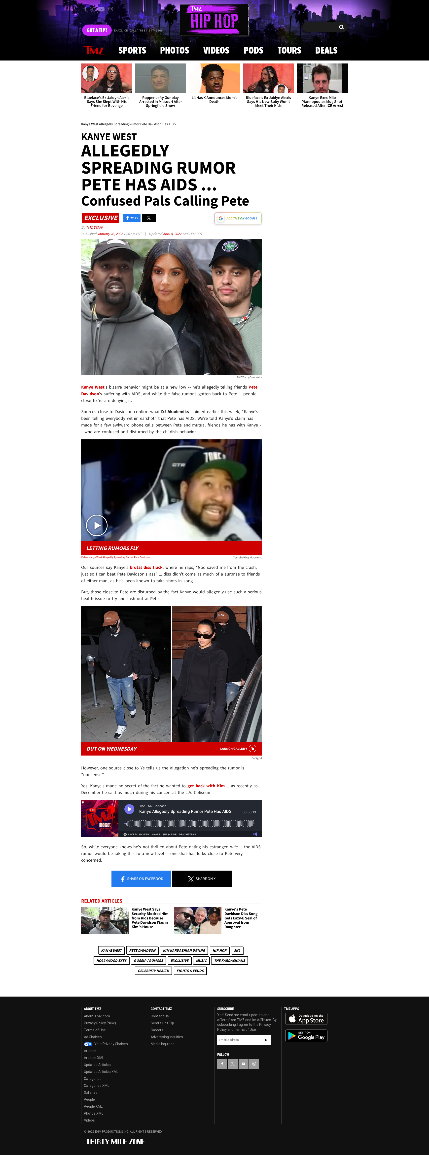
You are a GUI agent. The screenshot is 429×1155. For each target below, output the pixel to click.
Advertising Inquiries (167, 1037)
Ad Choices (93, 1037)
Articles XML (94, 1058)
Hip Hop (219, 950)
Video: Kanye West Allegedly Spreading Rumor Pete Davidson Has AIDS (117, 557)
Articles (90, 1051)
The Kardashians (229, 960)
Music (201, 960)
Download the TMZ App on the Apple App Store (306, 1019)
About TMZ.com (97, 1016)
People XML (93, 1106)
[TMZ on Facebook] (85, 9)
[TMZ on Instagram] (111, 9)
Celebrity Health (153, 970)
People (89, 1099)
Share (144, 878)
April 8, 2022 (172, 233)
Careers (157, 1030)
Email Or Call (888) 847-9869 (138, 30)
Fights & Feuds (190, 970)
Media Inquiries (163, 1044)
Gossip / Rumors (148, 960)
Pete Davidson (142, 950)
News (93, 51)
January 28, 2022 (110, 233)
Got (97, 30)
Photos (174, 51)
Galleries (91, 1092)
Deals (326, 51)
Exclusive (179, 960)
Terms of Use (95, 1030)
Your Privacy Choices (111, 1044)
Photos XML (93, 1113)
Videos (216, 51)
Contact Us (160, 1016)
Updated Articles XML (101, 1072)
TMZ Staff (94, 227)
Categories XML (96, 1086)
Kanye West (111, 950)
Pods (253, 51)
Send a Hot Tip (162, 1023)
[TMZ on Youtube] (101, 9)
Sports (132, 51)
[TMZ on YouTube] (244, 1064)
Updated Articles (97, 1065)
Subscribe (266, 1040)
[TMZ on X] (92, 9)
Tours (289, 51)
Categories (93, 1079)
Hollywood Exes (111, 960)
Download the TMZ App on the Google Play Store (306, 1036)
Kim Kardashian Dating (184, 950)
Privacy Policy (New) (100, 1023)
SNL (237, 950)
